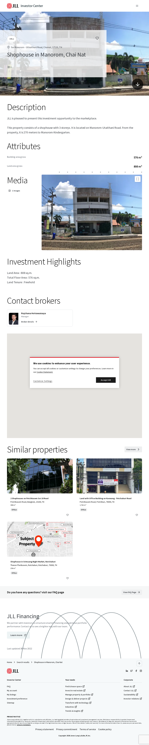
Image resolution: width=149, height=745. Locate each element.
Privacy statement (44, 729)
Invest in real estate (74, 690)
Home (9, 662)
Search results (23, 662)
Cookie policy (104, 729)
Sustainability (129, 694)
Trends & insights (72, 711)
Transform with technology (77, 702)
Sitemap (10, 702)
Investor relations (131, 698)
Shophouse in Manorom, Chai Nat (48, 662)
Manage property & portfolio (77, 694)
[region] (74, 372)
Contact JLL (129, 690)
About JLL (128, 686)
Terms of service (88, 729)
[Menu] (137, 6)
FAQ (8, 686)
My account (12, 690)
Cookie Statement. (45, 372)
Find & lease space (73, 686)
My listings (11, 694)
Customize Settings (42, 381)
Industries (69, 706)
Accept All (106, 380)
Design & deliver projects (76, 698)
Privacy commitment (66, 729)
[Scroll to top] (139, 663)
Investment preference (17, 698)
